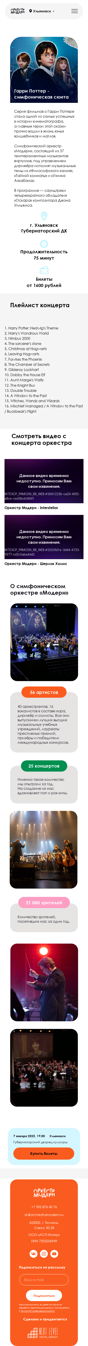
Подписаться (44, 1295)
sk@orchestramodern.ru (44, 1215)
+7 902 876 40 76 (44, 1207)
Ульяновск (42, 11)
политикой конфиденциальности (38, 1311)
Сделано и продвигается (45, 1319)
